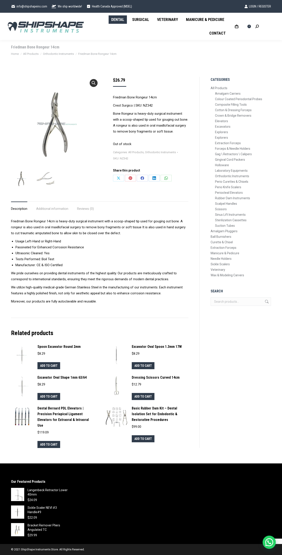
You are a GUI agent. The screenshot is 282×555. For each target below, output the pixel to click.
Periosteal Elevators (229, 192)
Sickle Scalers (220, 264)
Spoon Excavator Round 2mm (59, 347)
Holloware (222, 165)
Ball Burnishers (221, 236)
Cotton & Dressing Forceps (233, 110)
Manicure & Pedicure (225, 253)
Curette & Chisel (222, 242)
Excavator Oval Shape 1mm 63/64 (62, 377)
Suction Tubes (225, 225)
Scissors (221, 209)
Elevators (221, 121)
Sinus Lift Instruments (230, 214)
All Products (136, 152)
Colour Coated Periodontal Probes (238, 99)
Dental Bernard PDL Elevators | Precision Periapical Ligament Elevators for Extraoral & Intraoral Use (63, 417)
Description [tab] (19, 209)
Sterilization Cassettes (231, 220)
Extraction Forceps (228, 143)
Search (266, 301)
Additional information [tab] (52, 209)
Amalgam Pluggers (224, 231)
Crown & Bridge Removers (233, 115)
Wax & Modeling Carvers (227, 275)
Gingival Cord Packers (230, 159)
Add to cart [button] (49, 365)
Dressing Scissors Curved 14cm (156, 377)
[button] (94, 83)
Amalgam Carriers (228, 93)
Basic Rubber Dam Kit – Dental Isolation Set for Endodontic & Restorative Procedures (154, 414)
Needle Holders (221, 258)
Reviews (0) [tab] (85, 209)
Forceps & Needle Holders (232, 148)
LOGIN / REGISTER (260, 6)
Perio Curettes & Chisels (231, 181)
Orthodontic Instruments (160, 152)
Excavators (222, 126)
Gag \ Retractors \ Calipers (233, 154)
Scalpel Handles (226, 203)
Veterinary (218, 269)
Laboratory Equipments (231, 170)
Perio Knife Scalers (228, 187)
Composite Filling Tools (231, 104)
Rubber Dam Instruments (232, 198)
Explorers (221, 132)
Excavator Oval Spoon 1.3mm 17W (157, 347)
